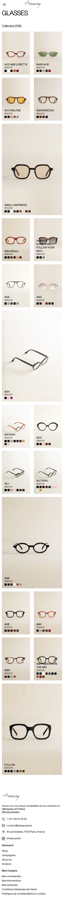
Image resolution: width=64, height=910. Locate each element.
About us (7, 859)
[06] (52, 303)
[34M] (17, 490)
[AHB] (16, 612)
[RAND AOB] (48, 53)
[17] (40, 71)
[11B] (49, 117)
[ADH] (32, 356)
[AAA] (16, 285)
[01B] (5, 257)
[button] (4, 4)
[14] (40, 490)
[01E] (5, 117)
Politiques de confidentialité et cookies (23, 893)
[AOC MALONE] (16, 99)
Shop (5, 851)
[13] (14, 211)
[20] (43, 71)
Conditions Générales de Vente (19, 889)
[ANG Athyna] (16, 239)
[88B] (14, 584)
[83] (17, 257)
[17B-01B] (40, 257)
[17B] (17, 211)
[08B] (17, 71)
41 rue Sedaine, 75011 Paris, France (26, 831)
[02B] (11, 211)
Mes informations (11, 880)
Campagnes (9, 855)
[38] (37, 490)
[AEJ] (16, 472)
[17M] (8, 676)
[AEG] (48, 426)
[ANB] (32, 542)
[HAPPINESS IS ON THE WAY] (48, 658)
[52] (11, 303)
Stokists (6, 864)
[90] (11, 71)
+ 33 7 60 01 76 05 (17, 819)
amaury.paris (14, 838)
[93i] (14, 71)
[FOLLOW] (32, 729)
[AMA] (16, 658)
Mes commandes (11, 876)
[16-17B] (29, 211)
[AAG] (48, 285)
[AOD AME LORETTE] (16, 53)
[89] (46, 630)
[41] (20, 490)
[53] (46, 71)
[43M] (11, 398)
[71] (20, 441)
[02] (8, 71)
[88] (52, 487)
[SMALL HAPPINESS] (32, 169)
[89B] (17, 117)
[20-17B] (43, 257)
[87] (5, 444)
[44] (8, 444)
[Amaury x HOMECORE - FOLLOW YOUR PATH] (48, 239)
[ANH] (48, 612)
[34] (14, 441)
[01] (5, 71)
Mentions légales (10, 812)
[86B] (20, 71)
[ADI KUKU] (16, 426)
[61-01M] (14, 303)
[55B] (40, 117)
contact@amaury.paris (19, 825)
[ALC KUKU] (48, 472)
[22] (43, 303)
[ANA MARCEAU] (48, 99)
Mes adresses (10, 885)
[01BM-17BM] (8, 211)
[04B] (8, 630)
